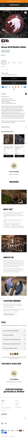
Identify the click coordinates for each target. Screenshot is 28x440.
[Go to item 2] (7, 41)
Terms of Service (18, 407)
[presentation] (2, 143)
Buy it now (14, 82)
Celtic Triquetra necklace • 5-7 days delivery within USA (8, 148)
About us (3, 403)
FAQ (2, 405)
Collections (7, 8)
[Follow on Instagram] (2, 423)
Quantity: (3, 66)
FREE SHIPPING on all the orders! (14, 1)
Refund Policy (3, 410)
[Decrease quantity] (3, 69)
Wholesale (17, 402)
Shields (12, 8)
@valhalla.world (14, 391)
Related (25, 158)
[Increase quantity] (7, 69)
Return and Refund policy (6, 407)
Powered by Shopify (12, 436)
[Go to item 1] (3, 41)
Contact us (17, 400)
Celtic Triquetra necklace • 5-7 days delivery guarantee (19, 148)
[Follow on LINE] (5, 423)
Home (2, 8)
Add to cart (8, 156)
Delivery (16, 405)
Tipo (23, 158)
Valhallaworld (3, 44)
